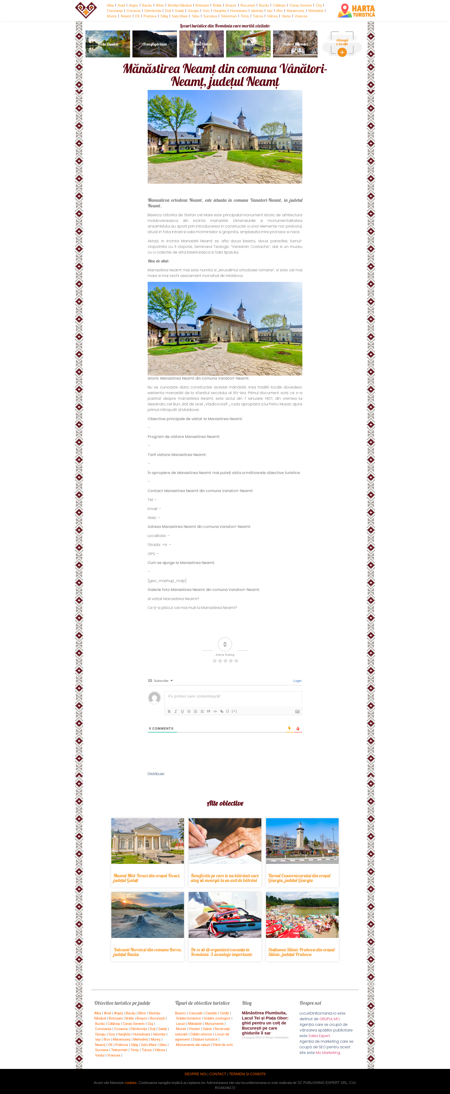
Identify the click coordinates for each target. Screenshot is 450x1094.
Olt (137, 16)
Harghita (219, 11)
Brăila (217, 5)
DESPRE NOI (195, 1074)
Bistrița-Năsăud (179, 5)
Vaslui (286, 16)
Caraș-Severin (300, 5)
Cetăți (224, 1013)
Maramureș (295, 11)
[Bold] (169, 711)
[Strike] (189, 711)
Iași (269, 11)
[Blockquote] (208, 711)
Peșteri (194, 1029)
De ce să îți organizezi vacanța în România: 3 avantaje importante (221, 952)
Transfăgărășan (155, 44)
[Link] (221, 711)
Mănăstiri (195, 1024)
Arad (121, 5)
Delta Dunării (108, 44)
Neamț (126, 16)
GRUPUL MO (329, 1019)
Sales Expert (319, 1035)
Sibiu (195, 16)
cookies (131, 1083)
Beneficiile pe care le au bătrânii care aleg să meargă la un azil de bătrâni (225, 878)
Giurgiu (193, 11)
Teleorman (229, 16)
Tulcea (258, 16)
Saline (207, 1029)
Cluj (319, 5)
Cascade (195, 1013)
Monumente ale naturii (193, 1045)
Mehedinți (315, 11)
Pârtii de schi (223, 1045)
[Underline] (182, 711)
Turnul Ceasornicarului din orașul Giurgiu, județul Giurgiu (299, 878)
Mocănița (248, 44)
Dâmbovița (152, 11)
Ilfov (279, 11)
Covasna (133, 11)
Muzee (181, 1029)
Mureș (112, 16)
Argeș (133, 5)
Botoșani (202, 5)
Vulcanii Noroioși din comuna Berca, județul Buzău (147, 952)
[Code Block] (215, 711)
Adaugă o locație (342, 42)
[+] (234, 711)
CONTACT (217, 1074)
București (247, 5)
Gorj (206, 11)
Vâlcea (272, 16)
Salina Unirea (201, 44)
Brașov (230, 5)
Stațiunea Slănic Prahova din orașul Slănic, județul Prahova (301, 952)
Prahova (149, 16)
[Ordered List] (195, 711)
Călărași (279, 5)
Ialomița (257, 11)
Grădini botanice (188, 1018)
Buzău (264, 5)
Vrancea (301, 16)
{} (227, 711)
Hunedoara (238, 11)
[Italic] (175, 711)
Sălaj (164, 16)
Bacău (147, 5)
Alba (110, 5)
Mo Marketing (328, 1052)
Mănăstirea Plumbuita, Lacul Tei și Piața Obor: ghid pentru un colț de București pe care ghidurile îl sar (265, 1023)
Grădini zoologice (217, 1018)
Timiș (245, 16)
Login (297, 681)
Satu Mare (180, 16)
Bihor (160, 5)
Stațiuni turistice (205, 1039)
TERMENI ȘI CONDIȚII (247, 1074)
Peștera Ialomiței (295, 44)
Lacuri (180, 1024)
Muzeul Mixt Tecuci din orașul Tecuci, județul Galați (146, 878)
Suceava (210, 16)
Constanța (115, 11)
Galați (179, 11)
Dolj (168, 11)
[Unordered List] (202, 711)
